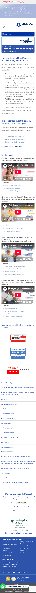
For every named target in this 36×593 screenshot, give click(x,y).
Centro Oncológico (7, 383)
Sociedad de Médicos (8, 553)
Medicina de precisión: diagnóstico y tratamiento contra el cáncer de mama (18, 393)
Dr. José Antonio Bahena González (13, 274)
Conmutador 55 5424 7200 (10, 564)
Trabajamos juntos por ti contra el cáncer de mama (17, 387)
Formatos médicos (24, 546)
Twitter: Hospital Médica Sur (15, 142)
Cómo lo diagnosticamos (9, 404)
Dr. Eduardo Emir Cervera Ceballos (13, 266)
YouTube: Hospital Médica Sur (15, 139)
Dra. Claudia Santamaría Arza (11, 226)
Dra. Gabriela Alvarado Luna (11, 185)
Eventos (5, 478)
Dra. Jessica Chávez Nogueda (11, 191)
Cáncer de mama (8, 433)
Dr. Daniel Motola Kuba (9, 308)
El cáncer (4, 399)
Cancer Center (6, 46)
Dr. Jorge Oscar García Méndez (12, 269)
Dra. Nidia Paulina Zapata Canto (12, 228)
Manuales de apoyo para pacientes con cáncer (16, 468)
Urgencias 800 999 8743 (9, 566)
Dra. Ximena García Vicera (11, 231)
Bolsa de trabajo (7, 555)
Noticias (5, 550)
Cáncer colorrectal (7, 452)
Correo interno (24, 548)
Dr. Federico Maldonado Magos (12, 316)
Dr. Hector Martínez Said (10, 271)
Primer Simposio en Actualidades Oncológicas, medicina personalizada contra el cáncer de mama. (18, 462)
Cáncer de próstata (7, 442)
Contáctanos (5, 473)
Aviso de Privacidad (18, 589)
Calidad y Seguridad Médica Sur (9, 545)
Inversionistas (6, 548)
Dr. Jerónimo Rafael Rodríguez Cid (13, 311)
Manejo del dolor (8, 414)
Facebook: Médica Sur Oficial (15, 137)
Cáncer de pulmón (7, 447)
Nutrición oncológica (9, 418)
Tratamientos (7, 409)
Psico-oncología (8, 428)
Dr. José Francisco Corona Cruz (12, 314)
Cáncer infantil (6, 423)
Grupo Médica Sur (7, 542)
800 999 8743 (13, 2)
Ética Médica (23, 553)
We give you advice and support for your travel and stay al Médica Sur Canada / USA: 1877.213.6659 (19, 502)
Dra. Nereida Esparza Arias (11, 188)
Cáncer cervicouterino (10, 437)
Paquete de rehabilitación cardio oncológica (15, 456)
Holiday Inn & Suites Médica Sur (26, 542)
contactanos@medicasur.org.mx (11, 562)
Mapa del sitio (23, 550)
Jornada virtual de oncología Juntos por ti (14, 482)
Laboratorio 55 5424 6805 (10, 569)
